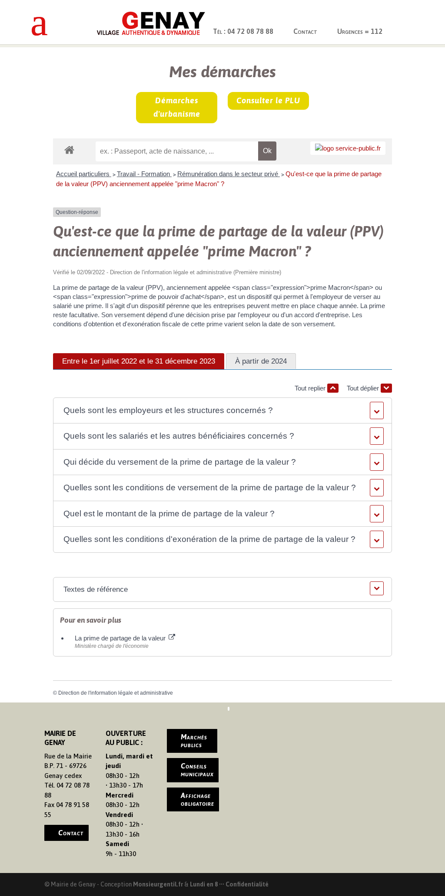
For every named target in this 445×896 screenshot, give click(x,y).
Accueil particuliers (83, 173)
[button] (222, 410)
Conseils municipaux (197, 770)
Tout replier (311, 388)
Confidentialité (247, 884)
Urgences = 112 (359, 31)
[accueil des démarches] (69, 149)
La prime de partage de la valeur (121, 638)
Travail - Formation (144, 173)
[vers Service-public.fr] (347, 148)
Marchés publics (194, 740)
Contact (305, 31)
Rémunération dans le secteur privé (228, 173)
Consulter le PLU (268, 100)
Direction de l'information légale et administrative (115, 693)
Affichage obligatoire (197, 799)
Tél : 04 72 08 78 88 (243, 31)
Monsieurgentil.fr (158, 884)
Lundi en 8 (204, 884)
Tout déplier (364, 388)
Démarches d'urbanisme (176, 107)
